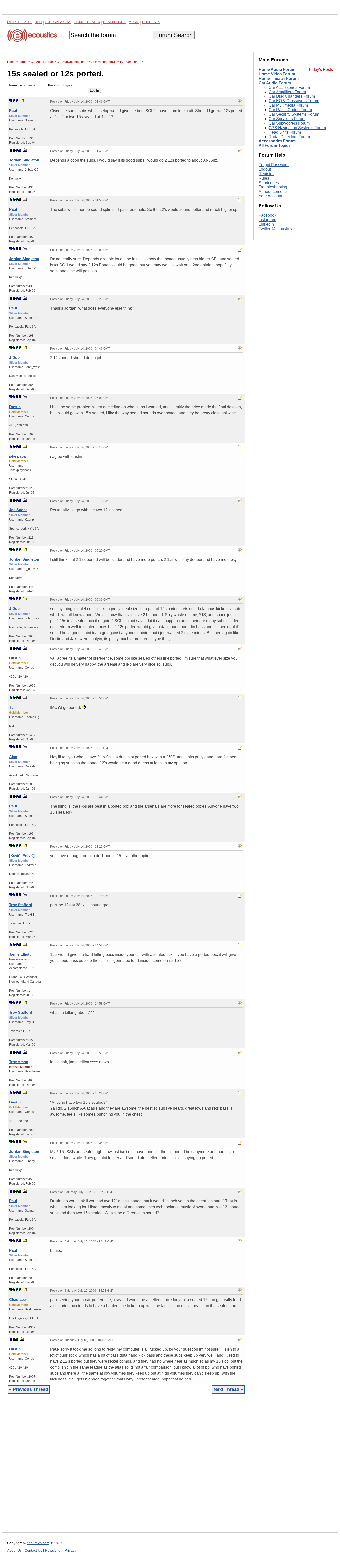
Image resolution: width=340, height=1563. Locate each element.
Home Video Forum (277, 74)
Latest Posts (19, 22)
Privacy (70, 1550)
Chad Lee (17, 1299)
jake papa (17, 456)
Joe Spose (18, 510)
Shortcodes (269, 183)
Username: (21, 85)
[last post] (16, 100)
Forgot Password (274, 165)
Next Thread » (228, 1389)
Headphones (114, 22)
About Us (14, 1550)
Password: (60, 85)
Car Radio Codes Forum (290, 110)
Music (134, 22)
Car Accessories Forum (289, 87)
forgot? (67, 85)
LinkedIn (266, 224)
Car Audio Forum (275, 83)
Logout (265, 169)
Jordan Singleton (24, 160)
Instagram (267, 220)
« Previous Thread (28, 1389)
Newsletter (53, 1550)
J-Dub (14, 357)
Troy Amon (18, 1062)
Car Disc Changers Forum (292, 96)
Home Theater (87, 22)
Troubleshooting (273, 187)
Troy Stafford (20, 905)
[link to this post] (22, 100)
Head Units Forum (285, 132)
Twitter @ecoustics (275, 229)
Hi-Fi (38, 22)
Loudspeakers (58, 22)
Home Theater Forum (279, 78)
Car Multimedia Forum (288, 105)
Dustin (15, 407)
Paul (13, 110)
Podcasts (151, 22)
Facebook (267, 215)
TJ (11, 707)
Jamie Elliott (20, 954)
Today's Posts (320, 69)
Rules (264, 178)
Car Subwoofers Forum (289, 123)
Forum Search (174, 35)
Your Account (270, 196)
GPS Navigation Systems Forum (297, 128)
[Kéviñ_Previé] (22, 855)
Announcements (273, 191)
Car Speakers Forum (287, 119)
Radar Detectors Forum (289, 137)
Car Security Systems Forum (294, 114)
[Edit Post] (240, 101)
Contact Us (33, 1550)
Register (266, 174)
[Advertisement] (126, 1465)
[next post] (13, 100)
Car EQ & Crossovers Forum (294, 101)
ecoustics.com (38, 1543)
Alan (13, 757)
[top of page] (10, 100)
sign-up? (29, 85)
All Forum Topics (275, 145)
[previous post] (13, 150)
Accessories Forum (277, 141)
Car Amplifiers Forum (287, 92)
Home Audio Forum (277, 69)
